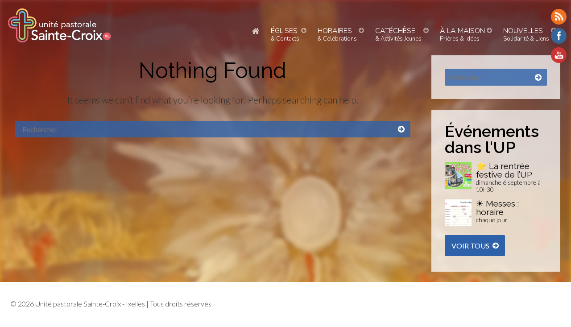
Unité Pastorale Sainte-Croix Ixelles (59, 25)
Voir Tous (470, 245)
